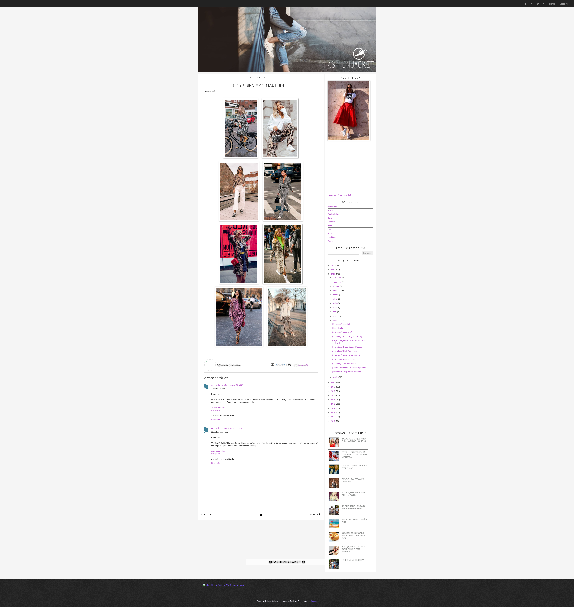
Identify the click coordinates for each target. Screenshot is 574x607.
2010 (333, 421)
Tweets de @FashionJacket (339, 194)
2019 (333, 386)
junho (335, 303)
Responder (215, 419)
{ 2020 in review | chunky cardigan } (347, 371)
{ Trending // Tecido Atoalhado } (345, 363)
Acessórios (332, 206)
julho (335, 298)
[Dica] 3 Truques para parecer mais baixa (353, 507)
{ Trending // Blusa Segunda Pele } (347, 336)
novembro (337, 281)
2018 (333, 390)
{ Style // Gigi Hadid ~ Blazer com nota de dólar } (350, 341)
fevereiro (337, 320)
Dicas (330, 217)
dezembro (337, 277)
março (336, 316)
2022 (333, 269)
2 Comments (300, 365)
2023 (333, 265)
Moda (330, 233)
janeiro (336, 377)
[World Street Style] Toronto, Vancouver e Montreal (354, 454)
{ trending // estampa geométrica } (346, 355)
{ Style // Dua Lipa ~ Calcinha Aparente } (349, 367)
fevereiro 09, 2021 (235, 384)
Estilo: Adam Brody (353, 560)
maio (335, 307)
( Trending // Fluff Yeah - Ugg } (345, 351)
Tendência (332, 236)
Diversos (331, 221)
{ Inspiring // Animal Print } (343, 359)
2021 (333, 273)
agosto (336, 294)
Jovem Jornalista (219, 384)
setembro (337, 290)
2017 (333, 395)
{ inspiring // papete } (341, 323)
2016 (333, 399)
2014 (333, 408)
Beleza (330, 210)
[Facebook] (525, 3)
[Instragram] (531, 3)
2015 (333, 403)
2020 (333, 382)
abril (335, 311)
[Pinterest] (544, 3)
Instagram (215, 410)
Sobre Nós (565, 3)
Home (552, 3)
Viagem (331, 240)
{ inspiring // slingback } (342, 332)
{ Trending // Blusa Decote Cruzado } (347, 346)
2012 (333, 416)
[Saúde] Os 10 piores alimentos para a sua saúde (353, 535)
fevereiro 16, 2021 (235, 428)
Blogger (313, 601)
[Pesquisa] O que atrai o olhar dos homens (354, 439)
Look (330, 229)
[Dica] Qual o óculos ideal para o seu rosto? (354, 549)
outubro (336, 286)
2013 (333, 412)
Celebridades (333, 214)
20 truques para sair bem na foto (353, 493)
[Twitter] (538, 3)
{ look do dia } (338, 328)
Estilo (330, 225)
